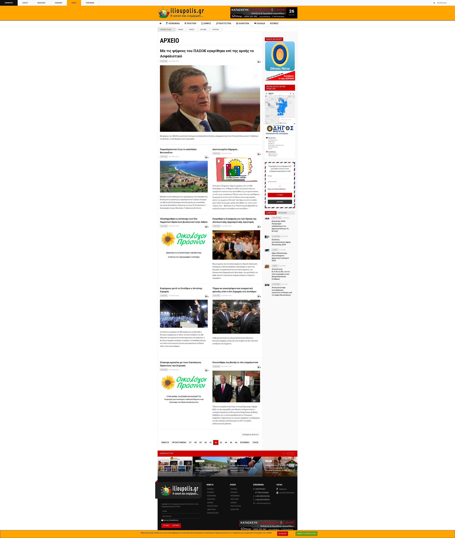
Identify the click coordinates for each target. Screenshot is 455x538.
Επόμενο (244, 442)
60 (206, 442)
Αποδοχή (283, 534)
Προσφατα (282, 213)
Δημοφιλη (270, 213)
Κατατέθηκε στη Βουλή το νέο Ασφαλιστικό (235, 362)
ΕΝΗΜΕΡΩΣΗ (9, 3)
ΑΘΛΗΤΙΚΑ (244, 23)
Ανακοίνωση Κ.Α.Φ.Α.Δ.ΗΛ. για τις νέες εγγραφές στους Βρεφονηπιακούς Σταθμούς (281, 274)
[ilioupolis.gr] (181, 12)
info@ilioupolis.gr (264, 503)
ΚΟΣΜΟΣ (274, 23)
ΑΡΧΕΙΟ (74, 3)
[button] (290, 453)
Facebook (283, 489)
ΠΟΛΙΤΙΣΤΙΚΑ (224, 23)
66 (236, 442)
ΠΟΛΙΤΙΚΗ (191, 23)
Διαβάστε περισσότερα (306, 534)
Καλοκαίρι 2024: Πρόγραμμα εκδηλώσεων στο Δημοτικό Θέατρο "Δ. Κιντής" (280, 226)
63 (221, 442)
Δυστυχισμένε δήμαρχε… (225, 149)
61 (211, 442)
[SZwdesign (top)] (251, 12)
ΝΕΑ (160, 23)
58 (195, 442)
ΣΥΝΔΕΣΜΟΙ (58, 3)
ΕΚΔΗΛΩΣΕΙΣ (41, 3)
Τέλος (255, 442)
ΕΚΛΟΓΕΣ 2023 (212, 513)
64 (226, 442)
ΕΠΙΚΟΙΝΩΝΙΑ (90, 3)
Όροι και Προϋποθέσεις (277, 189)
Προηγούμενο (179, 442)
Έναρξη (165, 442)
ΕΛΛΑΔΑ (261, 23)
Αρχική (180, 29)
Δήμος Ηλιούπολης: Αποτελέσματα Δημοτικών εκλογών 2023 (242, 467)
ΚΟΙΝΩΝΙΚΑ (174, 23)
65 (231, 442)
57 (190, 442)
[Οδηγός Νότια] (280, 61)
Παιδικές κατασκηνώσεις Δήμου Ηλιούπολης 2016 (281, 242)
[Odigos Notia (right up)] (280, 125)
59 (200, 442)
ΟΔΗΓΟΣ (25, 3)
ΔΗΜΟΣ (207, 23)
